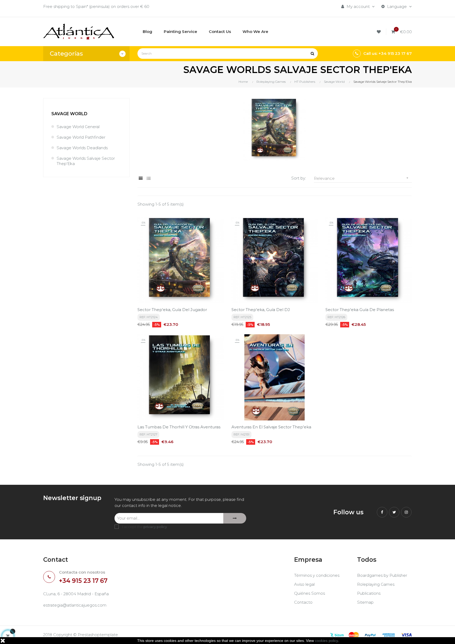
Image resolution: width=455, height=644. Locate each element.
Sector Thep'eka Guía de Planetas (359, 309)
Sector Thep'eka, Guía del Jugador (172, 309)
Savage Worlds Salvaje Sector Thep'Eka (86, 161)
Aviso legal (304, 584)
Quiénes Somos (309, 593)
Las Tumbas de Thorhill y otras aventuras (178, 426)
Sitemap (365, 602)
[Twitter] (394, 512)
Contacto (303, 602)
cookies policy (326, 640)
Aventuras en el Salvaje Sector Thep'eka (271, 426)
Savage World (69, 113)
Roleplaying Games (375, 584)
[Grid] (140, 178)
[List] (148, 178)
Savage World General (78, 126)
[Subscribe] (234, 518)
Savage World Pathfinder (81, 137)
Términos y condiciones (316, 575)
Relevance (361, 178)
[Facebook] (382, 512)
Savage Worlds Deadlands (82, 147)
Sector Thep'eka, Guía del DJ (260, 309)
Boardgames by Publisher (382, 575)
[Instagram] (406, 512)
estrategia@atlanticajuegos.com (74, 605)
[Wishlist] (379, 31)
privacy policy (155, 527)
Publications (368, 593)
